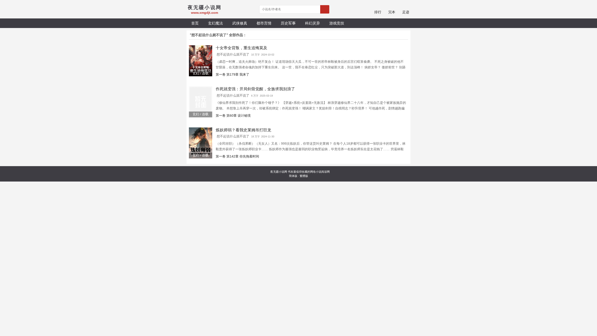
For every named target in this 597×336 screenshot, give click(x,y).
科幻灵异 (312, 23)
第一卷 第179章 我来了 (232, 74)
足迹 (405, 12)
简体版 (293, 176)
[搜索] (324, 9)
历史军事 (288, 23)
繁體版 (304, 176)
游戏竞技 (336, 23)
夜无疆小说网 (278, 171)
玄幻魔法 (215, 23)
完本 (391, 12)
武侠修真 (239, 23)
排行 (377, 12)
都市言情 (264, 23)
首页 (195, 23)
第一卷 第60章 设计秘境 (233, 115)
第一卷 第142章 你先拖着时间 (237, 156)
